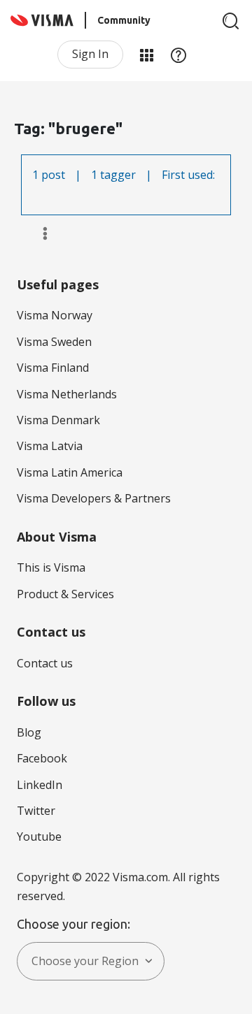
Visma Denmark (58, 420)
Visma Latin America (69, 472)
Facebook (42, 758)
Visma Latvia (50, 446)
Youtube (39, 836)
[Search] (230, 20)
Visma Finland (53, 367)
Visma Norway (54, 315)
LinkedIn (39, 784)
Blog (29, 732)
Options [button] (38, 233)
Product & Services (65, 594)
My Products (146, 54)
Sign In (90, 53)
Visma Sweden (54, 341)
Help (178, 54)
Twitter (36, 810)
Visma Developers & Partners (94, 498)
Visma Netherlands (67, 394)
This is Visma (51, 567)
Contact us (45, 663)
